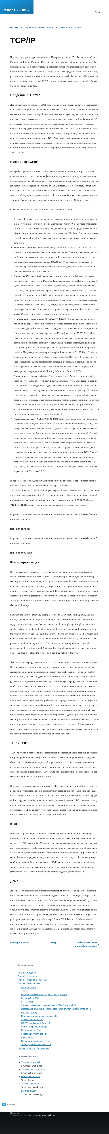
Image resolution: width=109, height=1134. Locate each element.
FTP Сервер (27, 1002)
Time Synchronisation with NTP (36, 1044)
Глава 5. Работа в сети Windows (33, 1049)
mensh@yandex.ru (47, 1115)
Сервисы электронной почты (35, 1041)
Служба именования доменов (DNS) (39, 1016)
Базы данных (27, 1037)
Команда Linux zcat (30, 1076)
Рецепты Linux (16, 10)
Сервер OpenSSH (30, 998)
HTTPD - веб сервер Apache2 (35, 1023)
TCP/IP (24, 991)
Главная (14, 27)
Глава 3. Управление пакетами (33, 980)
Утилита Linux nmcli (30, 1062)
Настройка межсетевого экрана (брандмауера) (84, 944)
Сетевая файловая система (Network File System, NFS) (48, 1005)
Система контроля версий (34, 1034)
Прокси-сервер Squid (31, 1030)
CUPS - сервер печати (32, 1019)
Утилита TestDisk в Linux (33, 1069)
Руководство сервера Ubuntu (39, 27)
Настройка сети (20, 942)
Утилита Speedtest (30, 1084)
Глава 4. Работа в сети (70, 27)
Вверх (54, 942)
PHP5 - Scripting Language (34, 1027)
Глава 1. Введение (27, 973)
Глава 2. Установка (27, 976)
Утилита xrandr (28, 1091)
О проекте (15, 1113)
